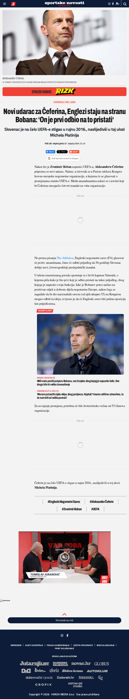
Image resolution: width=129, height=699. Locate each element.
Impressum (16, 645)
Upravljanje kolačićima (64, 656)
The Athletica (64, 258)
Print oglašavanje (64, 648)
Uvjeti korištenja (34, 645)
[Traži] (125, 4)
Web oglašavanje (106, 645)
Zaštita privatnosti (83, 645)
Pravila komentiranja (58, 645)
